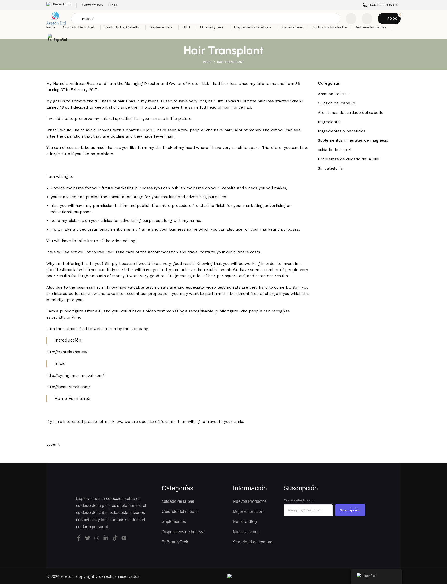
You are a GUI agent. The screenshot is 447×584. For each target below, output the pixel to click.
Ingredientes (330, 121)
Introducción (68, 340)
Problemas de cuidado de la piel (348, 159)
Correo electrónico (299, 500)
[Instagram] (96, 538)
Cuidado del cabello (336, 103)
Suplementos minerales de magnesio (353, 140)
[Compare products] (351, 18)
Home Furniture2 (72, 398)
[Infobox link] (380, 5)
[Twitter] (87, 538)
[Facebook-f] (78, 538)
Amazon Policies (333, 94)
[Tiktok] (114, 538)
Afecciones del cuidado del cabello (350, 112)
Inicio (207, 62)
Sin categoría (330, 168)
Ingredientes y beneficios (342, 131)
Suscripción (350, 510)
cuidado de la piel (334, 149)
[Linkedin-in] (105, 538)
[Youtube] (123, 538)
